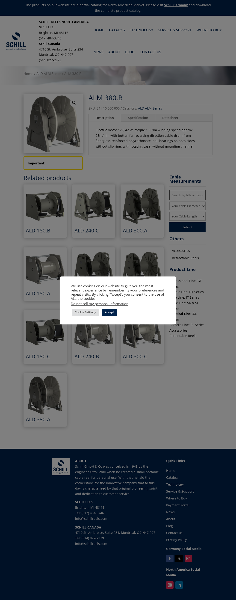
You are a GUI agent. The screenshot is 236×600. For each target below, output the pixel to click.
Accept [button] (109, 312)
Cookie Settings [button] (85, 312)
